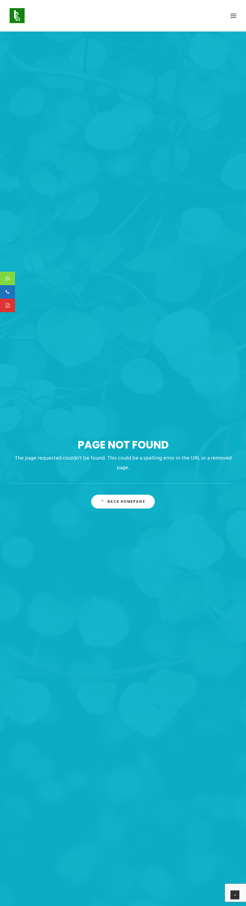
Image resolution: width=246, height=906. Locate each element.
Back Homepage (126, 501)
